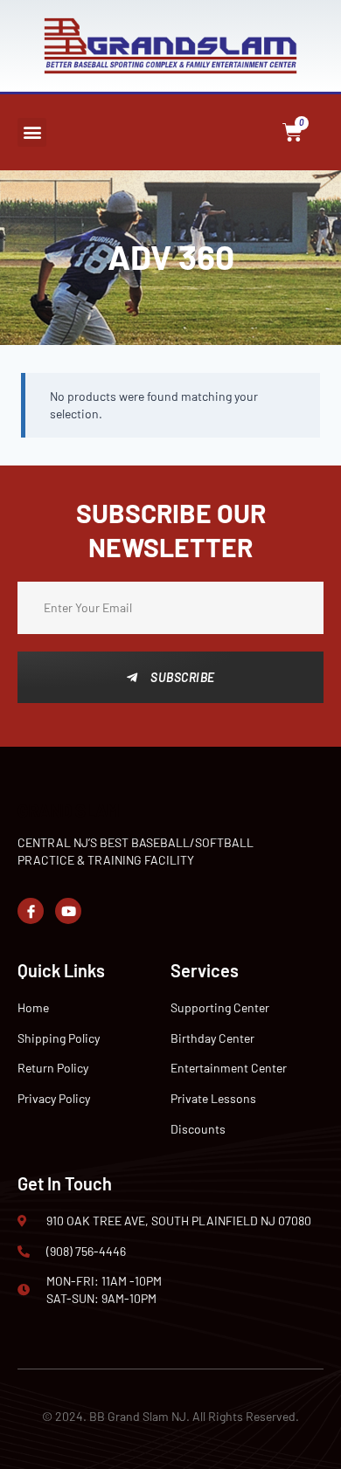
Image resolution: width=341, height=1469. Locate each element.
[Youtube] (68, 911)
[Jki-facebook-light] (30, 911)
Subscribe (182, 677)
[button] (31, 132)
